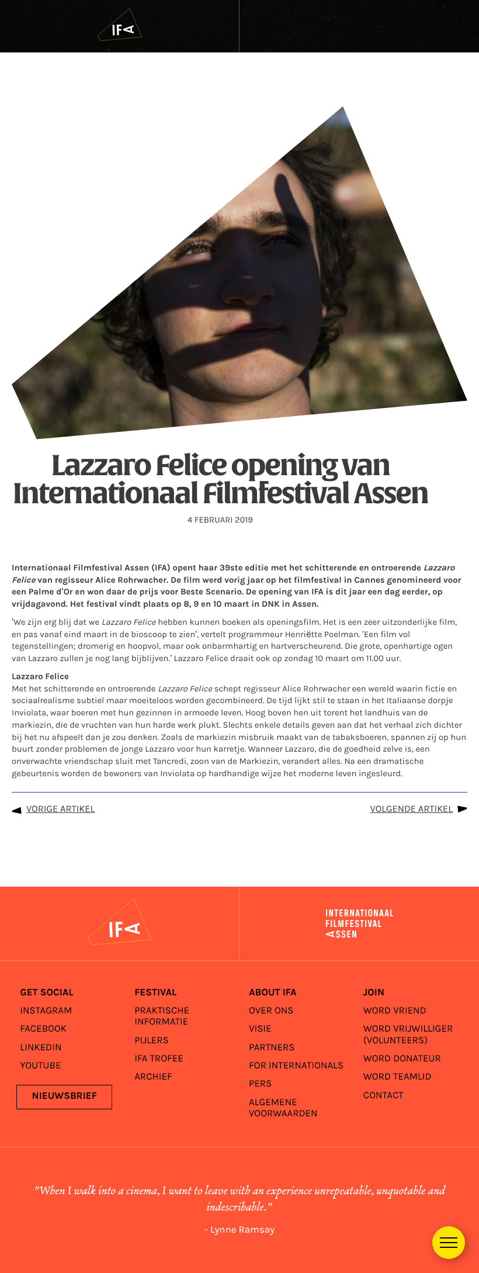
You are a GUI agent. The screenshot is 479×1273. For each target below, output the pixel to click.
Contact (383, 1096)
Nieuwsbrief (64, 1096)
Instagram (46, 1011)
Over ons (271, 1011)
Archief (153, 1077)
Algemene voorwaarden (283, 1108)
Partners (272, 1048)
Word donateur (402, 1059)
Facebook (43, 1029)
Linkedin (40, 1048)
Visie (260, 1029)
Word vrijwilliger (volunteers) (408, 1035)
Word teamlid (397, 1077)
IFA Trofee (158, 1059)
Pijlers (151, 1041)
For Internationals (296, 1066)
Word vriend (394, 1011)
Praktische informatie (161, 1017)
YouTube (40, 1066)
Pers (260, 1084)
